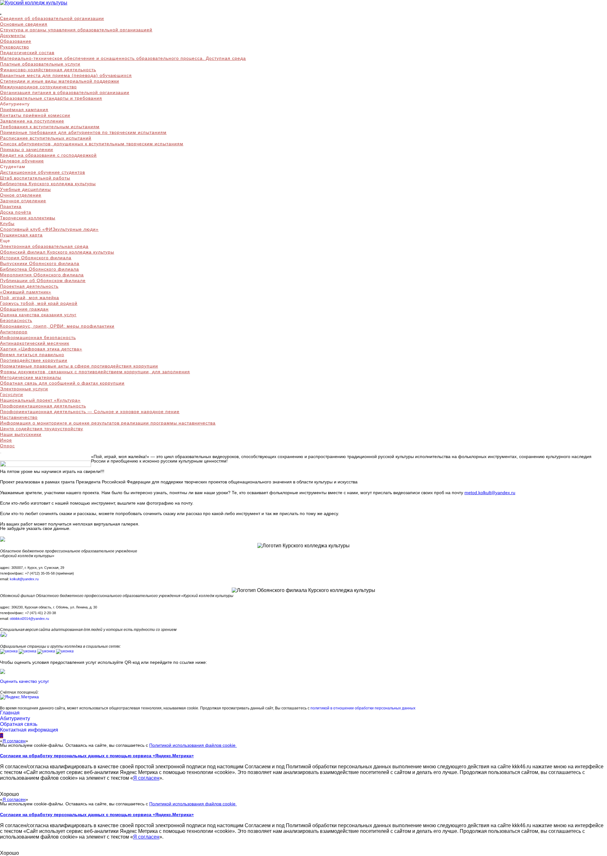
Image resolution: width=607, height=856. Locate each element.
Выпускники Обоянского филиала (39, 263)
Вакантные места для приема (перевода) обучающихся (66, 75)
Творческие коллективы (27, 217)
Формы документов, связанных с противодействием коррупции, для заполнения (95, 371)
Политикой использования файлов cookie (193, 745)
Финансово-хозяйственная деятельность (48, 69)
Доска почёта (15, 212)
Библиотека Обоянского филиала (39, 269)
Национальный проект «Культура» (40, 400)
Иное (6, 440)
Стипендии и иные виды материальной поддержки (59, 81)
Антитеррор (14, 331)
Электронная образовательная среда (44, 246)
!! (3, 635)
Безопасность (16, 320)
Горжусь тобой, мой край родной (38, 303)
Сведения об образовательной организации (52, 18)
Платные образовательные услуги (40, 63)
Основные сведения (23, 24)
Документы (13, 35)
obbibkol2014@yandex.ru (29, 618)
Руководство (14, 46)
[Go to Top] (1, 735)
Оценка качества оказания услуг (38, 314)
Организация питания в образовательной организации (64, 92)
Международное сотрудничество (38, 86)
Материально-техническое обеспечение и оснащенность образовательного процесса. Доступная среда (123, 58)
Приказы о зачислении (26, 149)
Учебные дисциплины (25, 189)
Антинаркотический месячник (34, 343)
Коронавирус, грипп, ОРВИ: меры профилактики (57, 326)
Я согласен (14, 740)
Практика (10, 206)
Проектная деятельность (29, 286)
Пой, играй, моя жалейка (29, 297)
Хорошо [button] (9, 794)
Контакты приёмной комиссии (35, 115)
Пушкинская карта (21, 234)
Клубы (7, 223)
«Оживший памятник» (25, 291)
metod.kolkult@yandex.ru (489, 492)
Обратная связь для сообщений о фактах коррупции (62, 383)
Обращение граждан (24, 309)
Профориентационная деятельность (43, 405)
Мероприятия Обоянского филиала (42, 274)
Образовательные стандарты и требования (51, 98)
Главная (10, 712)
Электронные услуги (24, 388)
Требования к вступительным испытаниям (50, 126)
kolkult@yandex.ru (24, 579)
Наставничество (19, 417)
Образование (15, 41)
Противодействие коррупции (33, 360)
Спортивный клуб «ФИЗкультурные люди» (49, 229)
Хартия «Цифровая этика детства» (41, 348)
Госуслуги (11, 394)
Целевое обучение (22, 160)
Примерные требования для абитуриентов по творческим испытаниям (83, 132)
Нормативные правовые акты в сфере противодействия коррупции (79, 365)
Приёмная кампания (24, 109)
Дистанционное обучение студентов (42, 172)
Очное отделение (20, 195)
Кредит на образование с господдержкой (48, 155)
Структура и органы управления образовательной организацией (76, 29)
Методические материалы (30, 377)
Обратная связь (18, 724)
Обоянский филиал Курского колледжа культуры (57, 252)
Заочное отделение (23, 200)
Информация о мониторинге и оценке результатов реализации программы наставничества (108, 422)
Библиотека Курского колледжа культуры (48, 183)
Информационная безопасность (38, 337)
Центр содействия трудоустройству (41, 428)
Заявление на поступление (32, 120)
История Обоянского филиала (35, 257)
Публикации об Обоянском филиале (43, 280)
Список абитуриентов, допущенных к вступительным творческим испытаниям (91, 143)
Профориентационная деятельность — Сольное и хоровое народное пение (90, 411)
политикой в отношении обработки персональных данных (362, 708)
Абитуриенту (15, 718)
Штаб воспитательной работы (35, 177)
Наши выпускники (20, 434)
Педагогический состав (27, 52)
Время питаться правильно (32, 354)
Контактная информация (29, 730)
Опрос (7, 445)
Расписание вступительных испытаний (45, 138)
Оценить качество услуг (24, 681)
